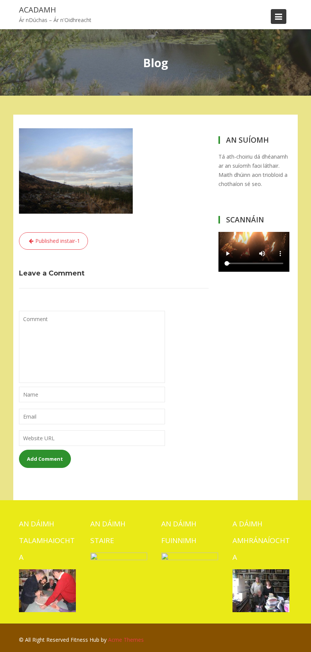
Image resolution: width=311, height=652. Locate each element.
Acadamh (37, 10)
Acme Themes (126, 639)
